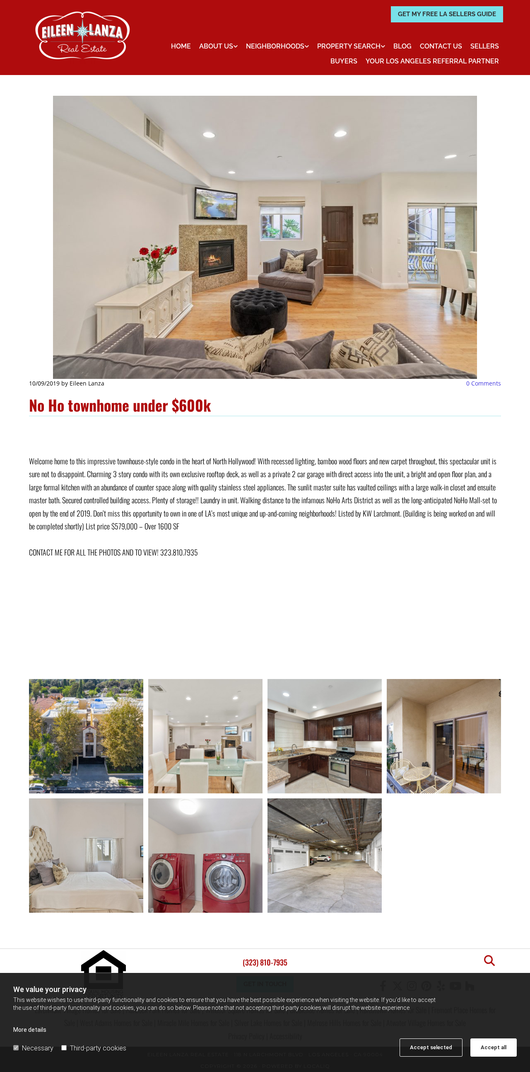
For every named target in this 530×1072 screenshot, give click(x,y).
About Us (216, 46)
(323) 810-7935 (265, 962)
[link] (218, 46)
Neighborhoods (275, 46)
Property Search (349, 46)
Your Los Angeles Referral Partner (432, 61)
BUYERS (343, 61)
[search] (489, 960)
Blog (402, 46)
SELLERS (484, 46)
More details (29, 1029)
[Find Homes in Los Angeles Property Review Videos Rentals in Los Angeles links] (383, 46)
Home (181, 46)
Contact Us (441, 46)
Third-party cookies (98, 1048)
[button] (447, 14)
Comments (483, 383)
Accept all (493, 1047)
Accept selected (431, 1047)
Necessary (37, 1048)
